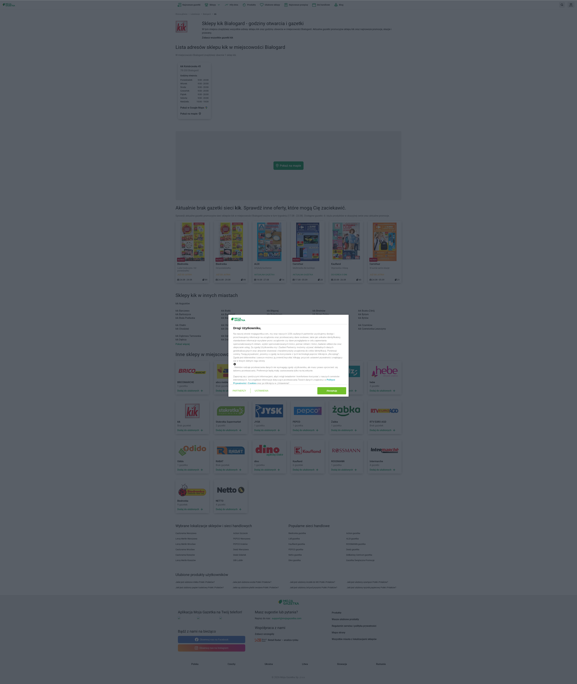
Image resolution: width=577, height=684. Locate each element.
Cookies (252, 383)
